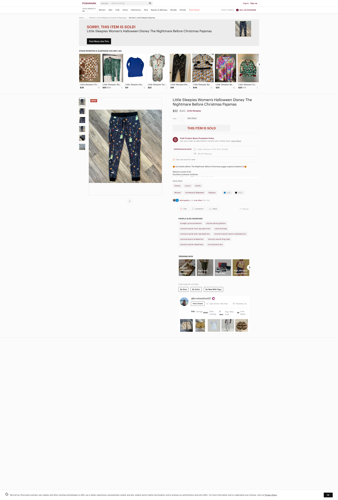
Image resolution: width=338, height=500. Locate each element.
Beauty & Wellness (159, 10)
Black (240, 192)
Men (110, 10)
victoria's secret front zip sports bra (195, 229)
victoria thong (221, 229)
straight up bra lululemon (191, 223)
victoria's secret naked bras (191, 244)
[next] (259, 64)
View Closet (198, 303)
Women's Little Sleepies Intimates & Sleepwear (108, 18)
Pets (146, 10)
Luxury (188, 186)
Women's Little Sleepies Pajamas (142, 18)
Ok (328, 495)
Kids (117, 10)
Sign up (253, 3)
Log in (246, 3)
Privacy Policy (271, 495)
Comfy (198, 186)
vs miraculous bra (215, 244)
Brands (173, 10)
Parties (183, 10)
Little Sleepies (194, 111)
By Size (183, 289)
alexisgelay (185, 200)
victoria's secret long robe (219, 239)
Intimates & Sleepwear (194, 192)
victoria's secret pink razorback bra (195, 234)
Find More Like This (99, 41)
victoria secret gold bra (216, 223)
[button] (106, 3)
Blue (229, 192)
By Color (196, 289)
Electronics (136, 10)
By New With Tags (213, 289)
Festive (177, 186)
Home (125, 10)
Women (102, 10)
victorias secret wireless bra (191, 239)
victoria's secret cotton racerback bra (230, 234)
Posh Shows (194, 10)
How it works (227, 10)
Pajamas (211, 192)
